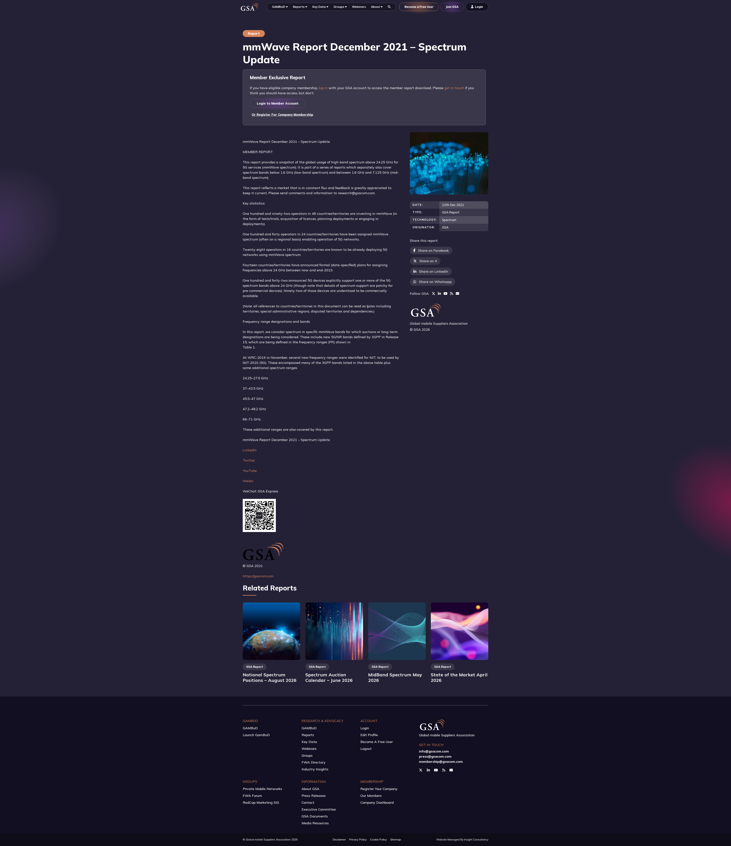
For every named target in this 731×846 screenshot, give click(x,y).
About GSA (310, 789)
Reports (308, 735)
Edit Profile (369, 735)
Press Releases (314, 795)
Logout (366, 748)
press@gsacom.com (435, 756)
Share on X (428, 261)
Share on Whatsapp (435, 282)
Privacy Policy (358, 839)
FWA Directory (314, 762)
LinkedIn (250, 450)
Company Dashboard (377, 802)
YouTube (250, 470)
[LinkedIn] (439, 293)
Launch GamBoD (256, 735)
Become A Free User (376, 742)
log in (323, 88)
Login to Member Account (277, 103)
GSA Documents (315, 816)
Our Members (371, 795)
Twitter (249, 460)
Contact (308, 802)
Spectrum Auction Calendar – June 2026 (329, 677)
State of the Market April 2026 (459, 677)
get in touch (454, 88)
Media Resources (315, 823)
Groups (307, 755)
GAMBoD (250, 728)
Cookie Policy (378, 839)
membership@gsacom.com (441, 761)
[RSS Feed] (451, 293)
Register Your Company (378, 789)
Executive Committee (319, 809)
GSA (445, 227)
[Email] (457, 293)
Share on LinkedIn (433, 271)
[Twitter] (433, 293)
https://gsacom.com (258, 576)
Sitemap (395, 839)
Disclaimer (339, 839)
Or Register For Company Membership (282, 115)
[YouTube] (445, 293)
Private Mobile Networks (262, 789)
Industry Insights (315, 769)
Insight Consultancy (476, 839)
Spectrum (449, 220)
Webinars (309, 748)
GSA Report (451, 212)
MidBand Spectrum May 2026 (395, 677)
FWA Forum (252, 795)
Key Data (309, 742)
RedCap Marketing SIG (261, 802)
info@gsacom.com (434, 751)
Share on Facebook (433, 250)
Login (364, 728)
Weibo (248, 481)
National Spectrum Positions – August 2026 (269, 677)
